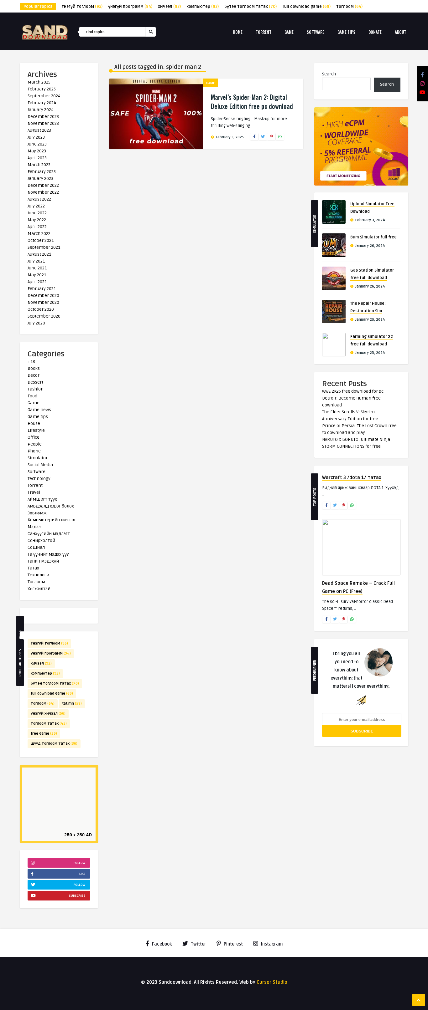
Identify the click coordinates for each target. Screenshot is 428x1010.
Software (315, 32)
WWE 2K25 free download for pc (353, 391)
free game (44, 733)
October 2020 (41, 309)
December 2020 (43, 295)
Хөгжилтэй (39, 588)
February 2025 (42, 89)
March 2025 (39, 82)
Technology (39, 478)
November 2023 (43, 123)
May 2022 (37, 219)
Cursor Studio (272, 982)
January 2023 (40, 178)
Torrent (263, 32)
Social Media (40, 464)
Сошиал (36, 547)
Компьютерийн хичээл (51, 520)
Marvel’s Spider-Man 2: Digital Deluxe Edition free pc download (252, 101)
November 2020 (43, 302)
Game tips (346, 32)
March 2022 (39, 233)
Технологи (38, 575)
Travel (34, 492)
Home (238, 32)
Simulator (38, 458)
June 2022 (37, 213)
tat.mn (72, 703)
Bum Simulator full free (373, 237)
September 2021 (44, 247)
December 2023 (43, 116)
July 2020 (36, 323)
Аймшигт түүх (42, 499)
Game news (39, 409)
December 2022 (43, 185)
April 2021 (37, 281)
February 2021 (42, 288)
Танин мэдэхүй (43, 561)
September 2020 (44, 316)
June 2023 (37, 144)
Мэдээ (34, 526)
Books (34, 368)
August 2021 (39, 254)
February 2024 (42, 102)
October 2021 (41, 240)
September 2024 (44, 96)
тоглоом (349, 6)
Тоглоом (36, 581)
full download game (306, 6)
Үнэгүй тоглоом (82, 6)
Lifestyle (36, 430)
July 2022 (36, 206)
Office (33, 437)
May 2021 (37, 275)
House (34, 423)
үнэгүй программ (130, 6)
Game (289, 32)
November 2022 (43, 192)
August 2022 (39, 199)
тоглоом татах (49, 723)
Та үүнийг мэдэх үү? (48, 554)
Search (329, 74)
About (400, 32)
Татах (33, 568)
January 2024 (41, 109)
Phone (34, 451)
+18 (31, 361)
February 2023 (42, 171)
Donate (375, 32)
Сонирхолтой (41, 540)
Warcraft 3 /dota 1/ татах (351, 477)
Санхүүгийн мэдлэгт (49, 533)
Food (32, 396)
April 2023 (37, 158)
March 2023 (39, 164)
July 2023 (36, 137)
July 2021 (36, 261)
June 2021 (37, 268)
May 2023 (37, 151)
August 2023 (39, 130)
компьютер (202, 6)
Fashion (36, 389)
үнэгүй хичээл (48, 713)
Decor (33, 375)
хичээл (169, 6)
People (35, 444)
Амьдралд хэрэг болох (51, 506)
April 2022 (37, 226)
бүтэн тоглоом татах (250, 6)
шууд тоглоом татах (54, 743)
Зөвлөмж (37, 513)
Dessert (35, 382)
